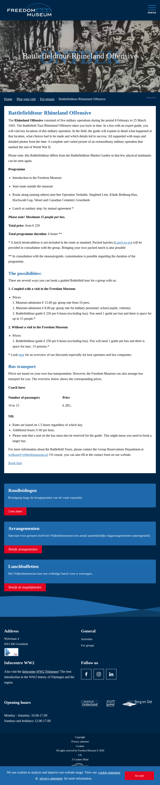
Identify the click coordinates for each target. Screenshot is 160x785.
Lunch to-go (123, 242)
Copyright (80, 737)
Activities (86, 639)
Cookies (80, 746)
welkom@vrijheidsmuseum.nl (28, 454)
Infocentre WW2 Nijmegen (40, 671)
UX (80, 755)
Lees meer (15, 511)
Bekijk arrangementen (23, 549)
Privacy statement (80, 742)
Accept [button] (139, 775)
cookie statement (109, 772)
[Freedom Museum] (29, 8)
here (21, 354)
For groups (87, 645)
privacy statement (51, 778)
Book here (15, 463)
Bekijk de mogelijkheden (25, 587)
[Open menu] (152, 9)
